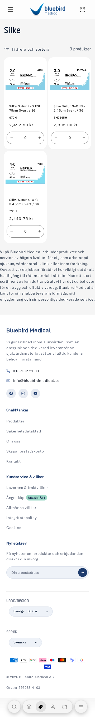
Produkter (15, 421)
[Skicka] (82, 572)
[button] (10, 9)
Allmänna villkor (21, 507)
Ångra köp (25, 497)
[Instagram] (23, 393)
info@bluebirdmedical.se (36, 380)
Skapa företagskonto (25, 451)
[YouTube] (35, 393)
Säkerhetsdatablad (23, 431)
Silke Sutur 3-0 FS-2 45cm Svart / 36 (69, 108)
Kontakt (13, 461)
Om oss (13, 441)
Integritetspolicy (21, 517)
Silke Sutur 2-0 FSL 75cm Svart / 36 (25, 108)
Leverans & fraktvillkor (27, 487)
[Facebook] (11, 393)
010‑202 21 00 (26, 371)
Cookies (13, 527)
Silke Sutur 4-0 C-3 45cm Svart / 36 (24, 202)
